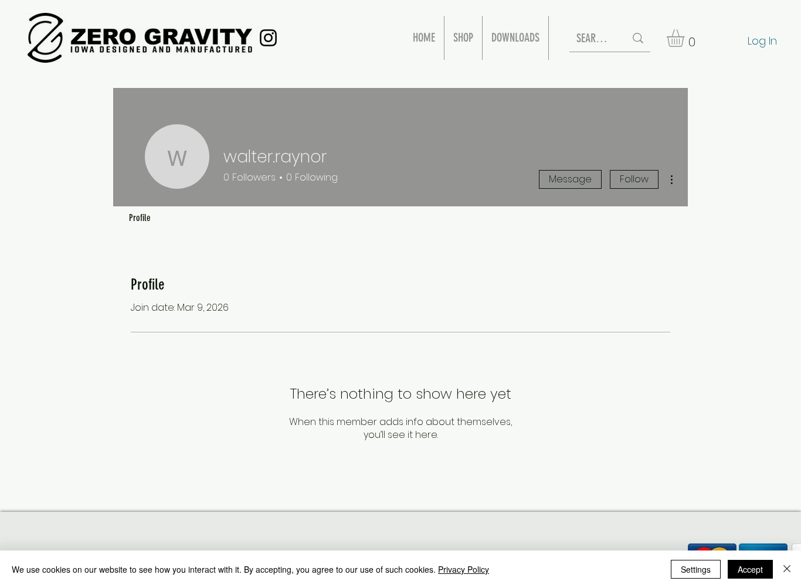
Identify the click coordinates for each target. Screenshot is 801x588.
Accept (750, 569)
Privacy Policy (463, 569)
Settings (696, 569)
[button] (686, 38)
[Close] (787, 569)
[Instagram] (268, 37)
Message (570, 179)
